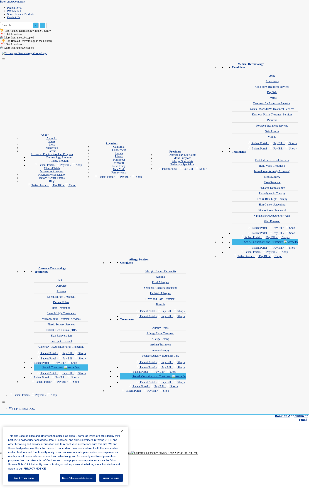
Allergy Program (59, 160)
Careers (52, 151)
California (118, 146)
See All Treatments (53, 367)
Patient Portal (14, 7)
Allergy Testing (160, 338)
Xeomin (61, 291)
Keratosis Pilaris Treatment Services (272, 114)
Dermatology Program (59, 157)
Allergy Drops (160, 327)
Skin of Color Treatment (272, 210)
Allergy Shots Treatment (160, 333)
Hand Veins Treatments (272, 165)
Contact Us (13, 17)
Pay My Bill (14, 10)
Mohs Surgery (272, 176)
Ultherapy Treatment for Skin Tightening (61, 346)
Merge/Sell (52, 147)
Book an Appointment (12, 1)
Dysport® (61, 285)
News (51, 141)
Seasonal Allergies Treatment (160, 287)
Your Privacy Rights (23, 478)
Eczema (272, 97)
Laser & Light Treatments (61, 313)
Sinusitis (160, 304)
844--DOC (22, 408)
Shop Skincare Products (20, 14)
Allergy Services (139, 259)
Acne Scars (272, 81)
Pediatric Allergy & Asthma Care (160, 355)
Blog (52, 181)
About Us (51, 138)
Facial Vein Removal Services (272, 160)
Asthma (160, 276)
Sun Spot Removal (61, 341)
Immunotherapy (160, 350)
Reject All (78, 478)
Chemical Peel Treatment (61, 296)
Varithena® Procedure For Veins (272, 215)
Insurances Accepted (51, 171)
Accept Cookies (111, 478)
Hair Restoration (61, 307)
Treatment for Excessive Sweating (272, 103)
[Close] (3, 402)
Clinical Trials (52, 168)
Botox (61, 280)
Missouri (119, 162)
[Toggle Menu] (3, 58)
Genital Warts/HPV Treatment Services (272, 108)
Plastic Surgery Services (61, 324)
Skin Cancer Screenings (272, 204)
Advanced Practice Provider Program (52, 154)
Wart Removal (272, 221)
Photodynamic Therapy (272, 193)
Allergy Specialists (182, 161)
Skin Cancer (272, 131)
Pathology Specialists (182, 164)
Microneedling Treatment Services (61, 318)
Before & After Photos (52, 177)
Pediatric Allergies (160, 293)
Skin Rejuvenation (61, 335)
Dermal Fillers (61, 302)
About (44, 134)
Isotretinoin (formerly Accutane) (272, 171)
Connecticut (119, 149)
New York (119, 169)
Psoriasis (272, 120)
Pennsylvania (118, 172)
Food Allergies (160, 282)
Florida (119, 153)
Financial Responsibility (51, 174)
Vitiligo (272, 136)
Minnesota (119, 159)
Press (52, 144)
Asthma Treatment (160, 344)
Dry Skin (272, 92)
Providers (175, 151)
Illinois (119, 156)
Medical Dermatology (251, 64)
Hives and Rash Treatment (160, 298)
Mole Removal (272, 182)
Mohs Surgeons (182, 157)
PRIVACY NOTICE (34, 468)
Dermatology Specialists (182, 154)
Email (303, 420)
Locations (112, 143)
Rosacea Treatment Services (272, 125)
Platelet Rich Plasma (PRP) (61, 330)
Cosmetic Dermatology (52, 268)
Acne (272, 75)
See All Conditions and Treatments (264, 241)
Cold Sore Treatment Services (272, 86)
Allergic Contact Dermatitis (160, 271)
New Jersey (119, 166)
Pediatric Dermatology (272, 187)
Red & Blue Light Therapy (272, 198)
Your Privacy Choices (118, 452)
